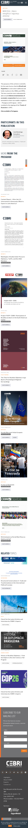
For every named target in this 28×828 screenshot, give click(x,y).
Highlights (7, 777)
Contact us (7, 784)
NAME (6, 737)
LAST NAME (6, 743)
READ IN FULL (7, 65)
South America (7, 19)
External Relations (17, 663)
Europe (14, 437)
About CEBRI (8, 780)
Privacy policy (16, 826)
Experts (6, 782)
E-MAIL (6, 730)
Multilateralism (6, 588)
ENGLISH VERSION (18, 65)
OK (10, 826)
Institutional (5, 624)
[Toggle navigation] (26, 2)
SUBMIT (24, 750)
